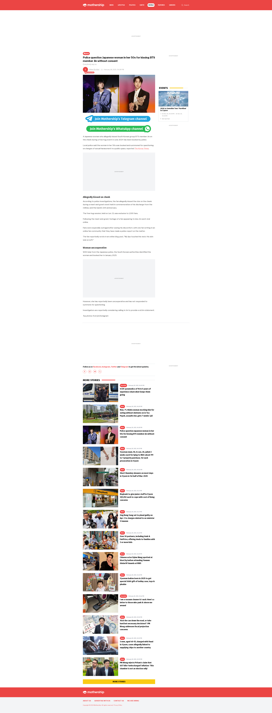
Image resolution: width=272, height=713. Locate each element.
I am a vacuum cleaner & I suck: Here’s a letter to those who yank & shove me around (137, 602)
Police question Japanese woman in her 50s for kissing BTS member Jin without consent (137, 434)
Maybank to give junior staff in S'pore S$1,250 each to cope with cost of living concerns (137, 497)
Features (161, 5)
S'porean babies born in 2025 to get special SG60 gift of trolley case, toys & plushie (137, 581)
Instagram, (106, 367)
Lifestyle (121, 5)
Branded (123, 385)
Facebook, (97, 367)
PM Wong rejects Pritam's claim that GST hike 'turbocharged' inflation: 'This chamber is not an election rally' (137, 665)
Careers (172, 5)
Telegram (125, 367)
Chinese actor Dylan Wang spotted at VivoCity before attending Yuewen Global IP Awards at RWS (136, 560)
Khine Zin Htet (94, 69)
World (151, 5)
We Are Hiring (133, 701)
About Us (87, 701)
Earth (142, 5)
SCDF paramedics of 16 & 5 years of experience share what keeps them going (135, 392)
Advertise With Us (102, 701)
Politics (132, 5)
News (112, 5)
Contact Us (119, 701)
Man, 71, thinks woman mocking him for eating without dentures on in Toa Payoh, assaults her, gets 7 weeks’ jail (137, 413)
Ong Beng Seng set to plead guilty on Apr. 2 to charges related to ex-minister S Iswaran (137, 518)
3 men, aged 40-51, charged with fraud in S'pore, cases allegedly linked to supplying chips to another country (136, 644)
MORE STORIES (119, 681)
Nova (122, 554)
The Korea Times (142, 148)
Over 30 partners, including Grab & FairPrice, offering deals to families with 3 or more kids (137, 539)
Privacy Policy (118, 705)
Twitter (114, 367)
